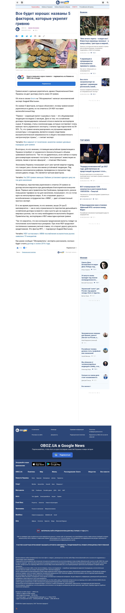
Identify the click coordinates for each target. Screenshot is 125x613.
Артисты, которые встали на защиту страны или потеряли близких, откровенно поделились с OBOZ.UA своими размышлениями (94, 48)
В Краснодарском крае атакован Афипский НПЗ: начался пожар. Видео (93, 207)
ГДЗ (33, 490)
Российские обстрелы (86, 7)
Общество (92, 472)
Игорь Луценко (86, 269)
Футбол (34, 484)
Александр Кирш (86, 369)
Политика (31, 472)
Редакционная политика (29, 252)
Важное (83, 12)
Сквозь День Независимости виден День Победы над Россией (90, 265)
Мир (41, 472)
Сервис (59, 496)
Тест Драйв (35, 496)
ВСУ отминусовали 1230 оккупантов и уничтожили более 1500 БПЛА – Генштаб (93, 189)
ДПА (55, 490)
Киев (33, 478)
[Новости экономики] (61, 253)
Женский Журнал (61, 521)
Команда (53, 429)
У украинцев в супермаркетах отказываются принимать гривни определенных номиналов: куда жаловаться (87, 62)
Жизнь (54, 472)
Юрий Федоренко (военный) (89, 340)
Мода (52, 521)
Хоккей (48, 484)
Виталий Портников (87, 283)
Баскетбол (41, 484)
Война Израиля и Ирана (62, 7)
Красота (47, 521)
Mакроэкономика (50, 508)
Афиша (34, 521)
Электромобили (45, 496)
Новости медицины (38, 515)
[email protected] (38, 598)
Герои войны (35, 7)
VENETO (74, 7)
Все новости (104, 472)
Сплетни (40, 521)
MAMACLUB (48, 515)
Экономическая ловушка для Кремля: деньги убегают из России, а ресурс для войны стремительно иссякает (91, 335)
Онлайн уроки (47, 490)
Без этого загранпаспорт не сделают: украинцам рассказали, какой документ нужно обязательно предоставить (88, 83)
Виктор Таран (85, 296)
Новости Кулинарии (52, 502)
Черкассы (60, 478)
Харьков (38, 478)
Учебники (39, 490)
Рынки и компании (37, 508)
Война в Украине (47, 7)
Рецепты (34, 502)
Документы (54, 435)
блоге (33, 98)
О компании (35, 429)
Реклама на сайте (37, 435)
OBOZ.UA (23, 28)
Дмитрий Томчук (86, 380)
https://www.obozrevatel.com (80, 557)
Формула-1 (59, 484)
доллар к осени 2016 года (38, 243)
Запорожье (46, 478)
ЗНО (59, 490)
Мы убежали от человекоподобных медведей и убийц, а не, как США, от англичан (90, 364)
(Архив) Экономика (33, 28)
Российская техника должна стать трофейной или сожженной (91, 351)
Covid (55, 515)
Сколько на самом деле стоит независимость (90, 376)
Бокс (53, 484)
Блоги (78, 472)
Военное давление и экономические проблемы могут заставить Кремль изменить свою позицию (94, 176)
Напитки (41, 502)
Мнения (83, 258)
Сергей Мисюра (86, 356)
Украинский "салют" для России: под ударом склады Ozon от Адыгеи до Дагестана (90, 291)
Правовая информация (77, 429)
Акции (53, 496)
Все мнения (86, 386)
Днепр (53, 478)
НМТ (63, 490)
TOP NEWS (85, 140)
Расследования (69, 472)
